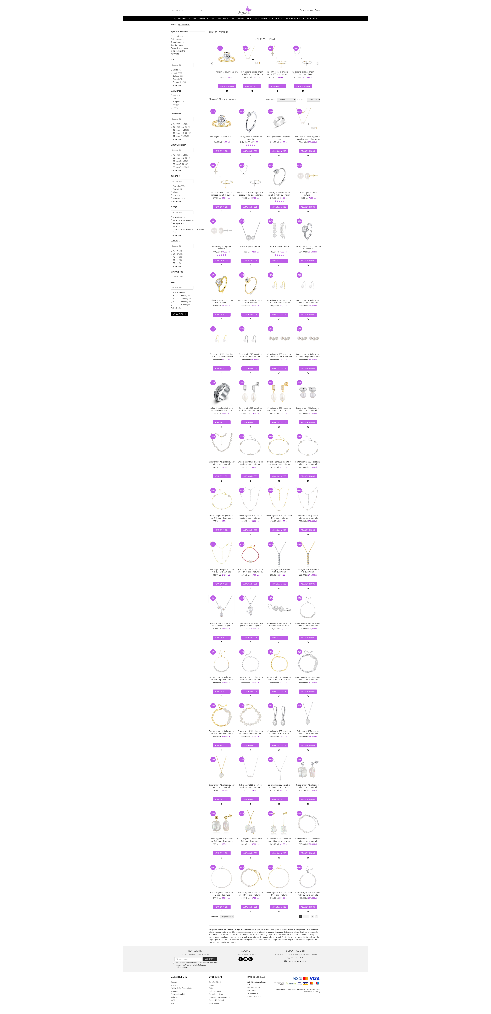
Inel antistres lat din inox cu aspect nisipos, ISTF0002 (221, 409)
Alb (174, 192)
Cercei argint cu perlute (279, 246)
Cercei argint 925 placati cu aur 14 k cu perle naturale (279, 301)
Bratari (176, 79)
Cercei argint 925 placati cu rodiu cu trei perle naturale (308, 355)
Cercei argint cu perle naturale (308, 193)
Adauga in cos (252, 86)
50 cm (175, 263)
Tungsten (177, 101)
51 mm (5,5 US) (179, 161)
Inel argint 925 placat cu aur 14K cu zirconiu (221, 301)
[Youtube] (245, 959)
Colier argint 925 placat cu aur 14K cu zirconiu (308, 570)
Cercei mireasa (177, 36)
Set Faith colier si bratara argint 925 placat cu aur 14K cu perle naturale (277, 73)
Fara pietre (177, 223)
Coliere (176, 76)
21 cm (175, 260)
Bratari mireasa (177, 42)
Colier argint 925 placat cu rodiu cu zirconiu (279, 570)
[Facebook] (240, 959)
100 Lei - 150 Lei (180, 298)
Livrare (211, 985)
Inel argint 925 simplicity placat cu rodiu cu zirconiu (279, 193)
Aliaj (175, 104)
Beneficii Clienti (215, 982)
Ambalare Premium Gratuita (219, 997)
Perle (175, 226)
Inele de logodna (178, 51)
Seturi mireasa (177, 45)
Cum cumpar (214, 1003)
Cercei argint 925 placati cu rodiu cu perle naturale (308, 301)
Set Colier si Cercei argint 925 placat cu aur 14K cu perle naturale (252, 73)
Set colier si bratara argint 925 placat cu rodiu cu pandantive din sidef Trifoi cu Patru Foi (302, 73)
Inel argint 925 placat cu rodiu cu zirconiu (308, 247)
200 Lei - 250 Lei (180, 305)
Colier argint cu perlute (250, 246)
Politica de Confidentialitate (181, 988)
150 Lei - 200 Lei (180, 301)
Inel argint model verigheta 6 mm (279, 138)
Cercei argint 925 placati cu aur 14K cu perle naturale (221, 840)
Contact (174, 982)
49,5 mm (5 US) (179, 155)
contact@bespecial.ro (296, 961)
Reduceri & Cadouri (216, 1000)
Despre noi (175, 985)
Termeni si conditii (178, 994)
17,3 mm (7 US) (179, 136)
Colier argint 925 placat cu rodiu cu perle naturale (250, 517)
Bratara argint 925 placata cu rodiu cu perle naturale (250, 463)
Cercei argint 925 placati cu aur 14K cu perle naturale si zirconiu (279, 409)
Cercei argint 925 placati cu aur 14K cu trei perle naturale (279, 355)
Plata (211, 988)
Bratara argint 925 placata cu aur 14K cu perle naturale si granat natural (250, 570)
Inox (175, 98)
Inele (175, 73)
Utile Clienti (215, 977)
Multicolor (177, 198)
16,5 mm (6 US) (179, 130)
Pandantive (178, 82)
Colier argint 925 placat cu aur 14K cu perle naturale (222, 463)
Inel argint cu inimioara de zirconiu (250, 138)
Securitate (174, 991)
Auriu (175, 189)
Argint (175, 95)
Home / (174, 24)
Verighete (175, 54)
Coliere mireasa (177, 39)
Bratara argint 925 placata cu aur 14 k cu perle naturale (279, 463)
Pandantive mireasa (179, 48)
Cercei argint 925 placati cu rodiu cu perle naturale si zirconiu (250, 409)
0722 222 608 (296, 957)
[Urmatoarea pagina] (316, 916)
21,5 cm (176, 254)
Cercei (175, 70)
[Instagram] (250, 959)
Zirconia (176, 217)
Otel (175, 107)
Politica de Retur (215, 991)
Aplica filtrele (179, 314)
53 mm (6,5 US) (179, 167)
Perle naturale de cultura (183, 220)
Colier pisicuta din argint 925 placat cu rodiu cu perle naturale (250, 624)
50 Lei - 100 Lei (179, 295)
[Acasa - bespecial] (245, 10)
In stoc (176, 276)
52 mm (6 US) (178, 164)
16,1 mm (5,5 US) (180, 127)
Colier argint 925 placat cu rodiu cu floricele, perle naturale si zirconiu (221, 624)
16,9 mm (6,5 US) (180, 133)
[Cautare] (201, 10)
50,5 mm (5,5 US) (180, 158)
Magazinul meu (179, 977)
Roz (174, 195)
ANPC (173, 1000)
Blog (172, 1003)
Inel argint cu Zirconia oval (226, 72)
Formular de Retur (216, 994)
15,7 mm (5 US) (179, 124)
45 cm (175, 251)
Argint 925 (174, 997)
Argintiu (176, 186)
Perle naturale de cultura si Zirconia (188, 229)
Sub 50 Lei (177, 292)
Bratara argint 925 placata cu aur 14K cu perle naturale (221, 517)
